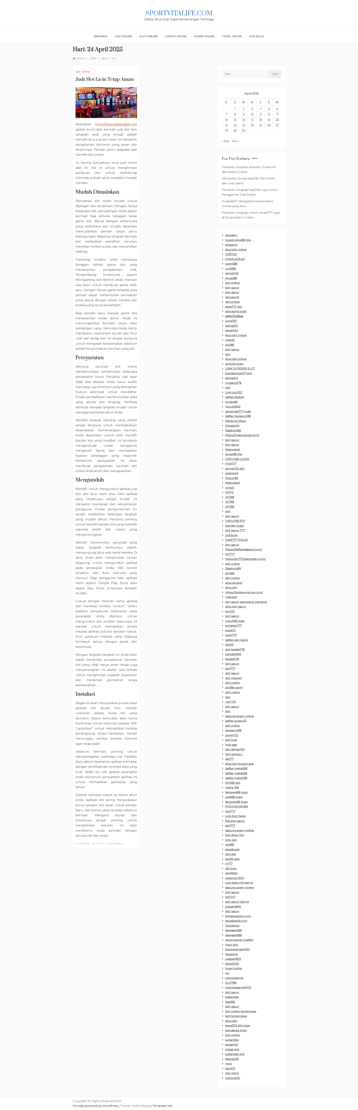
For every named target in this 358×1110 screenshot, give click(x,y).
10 (252, 114)
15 (235, 119)
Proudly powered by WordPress (96, 1106)
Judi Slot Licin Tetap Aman (105, 79)
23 (243, 125)
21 (226, 125)
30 (243, 130)
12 (269, 114)
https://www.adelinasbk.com (116, 124)
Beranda (100, 36)
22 (235, 125)
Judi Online (123, 36)
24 (252, 125)
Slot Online (148, 36)
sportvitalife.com (179, 13)
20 (277, 119)
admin (99, 843)
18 (260, 119)
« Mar (226, 141)
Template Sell (162, 1106)
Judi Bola (256, 36)
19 (268, 119)
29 (235, 130)
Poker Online (204, 36)
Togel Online (232, 36)
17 (252, 119)
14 (226, 119)
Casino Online (176, 36)
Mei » (235, 141)
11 (261, 114)
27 (277, 125)
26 (269, 125)
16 (243, 119)
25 (260, 125)
